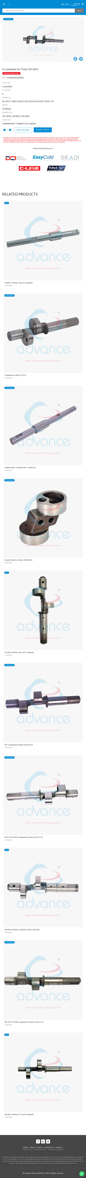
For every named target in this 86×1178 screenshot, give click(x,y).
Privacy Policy (40, 1149)
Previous (75, 59)
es (67, 4)
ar (62, 4)
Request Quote (42, 130)
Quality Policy (28, 1149)
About (33, 1147)
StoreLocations (74, 4)
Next (81, 59)
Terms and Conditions (55, 1149)
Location (48, 1147)
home (25, 1147)
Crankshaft (8, 285)
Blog (40, 1147)
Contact (59, 1147)
